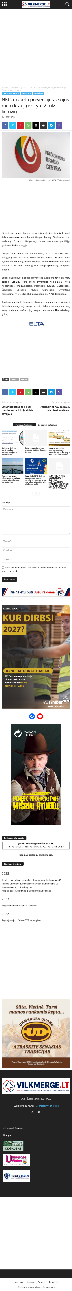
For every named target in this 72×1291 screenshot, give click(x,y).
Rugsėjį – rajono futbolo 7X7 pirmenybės (21, 920)
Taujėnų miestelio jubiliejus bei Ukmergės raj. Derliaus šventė (31, 880)
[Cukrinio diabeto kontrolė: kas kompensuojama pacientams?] (12, 438)
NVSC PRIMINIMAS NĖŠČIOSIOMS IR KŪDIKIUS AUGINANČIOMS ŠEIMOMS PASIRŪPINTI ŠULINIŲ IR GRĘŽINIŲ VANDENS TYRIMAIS (58, 482)
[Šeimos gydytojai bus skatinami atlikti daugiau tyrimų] (36, 438)
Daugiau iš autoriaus (47, 425)
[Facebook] (5, 125)
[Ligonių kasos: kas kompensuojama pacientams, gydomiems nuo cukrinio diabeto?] (59, 438)
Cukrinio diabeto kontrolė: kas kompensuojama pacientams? (9, 451)
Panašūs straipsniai (24, 425)
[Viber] (59, 125)
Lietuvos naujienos (18, 87)
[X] (12, 125)
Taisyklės (41, 1282)
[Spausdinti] (43, 125)
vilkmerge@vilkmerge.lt (47, 1106)
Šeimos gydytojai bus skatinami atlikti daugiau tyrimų (36, 450)
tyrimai (24, 379)
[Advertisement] (36, 47)
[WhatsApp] (28, 125)
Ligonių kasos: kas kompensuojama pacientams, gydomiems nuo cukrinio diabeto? (59, 451)
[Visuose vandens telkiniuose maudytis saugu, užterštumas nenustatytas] (12, 466)
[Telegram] (51, 125)
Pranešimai (38, 93)
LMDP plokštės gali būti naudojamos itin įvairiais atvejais (17, 410)
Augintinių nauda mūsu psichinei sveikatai (55, 408)
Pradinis (5, 87)
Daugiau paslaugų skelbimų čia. (36, 855)
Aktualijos (26, 93)
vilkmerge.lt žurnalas (13, 1128)
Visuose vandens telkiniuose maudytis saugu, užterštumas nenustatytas (11, 479)
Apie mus (19, 1282)
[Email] (35, 125)
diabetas (14, 379)
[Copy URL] (66, 125)
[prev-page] (34, 493)
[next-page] (38, 493)
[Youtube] (39, 1112)
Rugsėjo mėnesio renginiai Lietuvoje (19, 905)
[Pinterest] (20, 125)
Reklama (30, 1282)
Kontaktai (53, 1282)
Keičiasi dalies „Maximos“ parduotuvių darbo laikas (26, 891)
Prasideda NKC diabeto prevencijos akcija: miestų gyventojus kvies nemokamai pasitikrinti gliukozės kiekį (35, 480)
